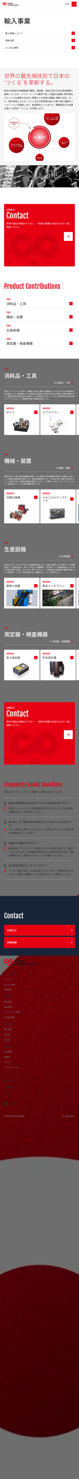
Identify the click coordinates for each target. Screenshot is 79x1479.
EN (68, 4)
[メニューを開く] (74, 4)
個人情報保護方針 (68, 1116)
